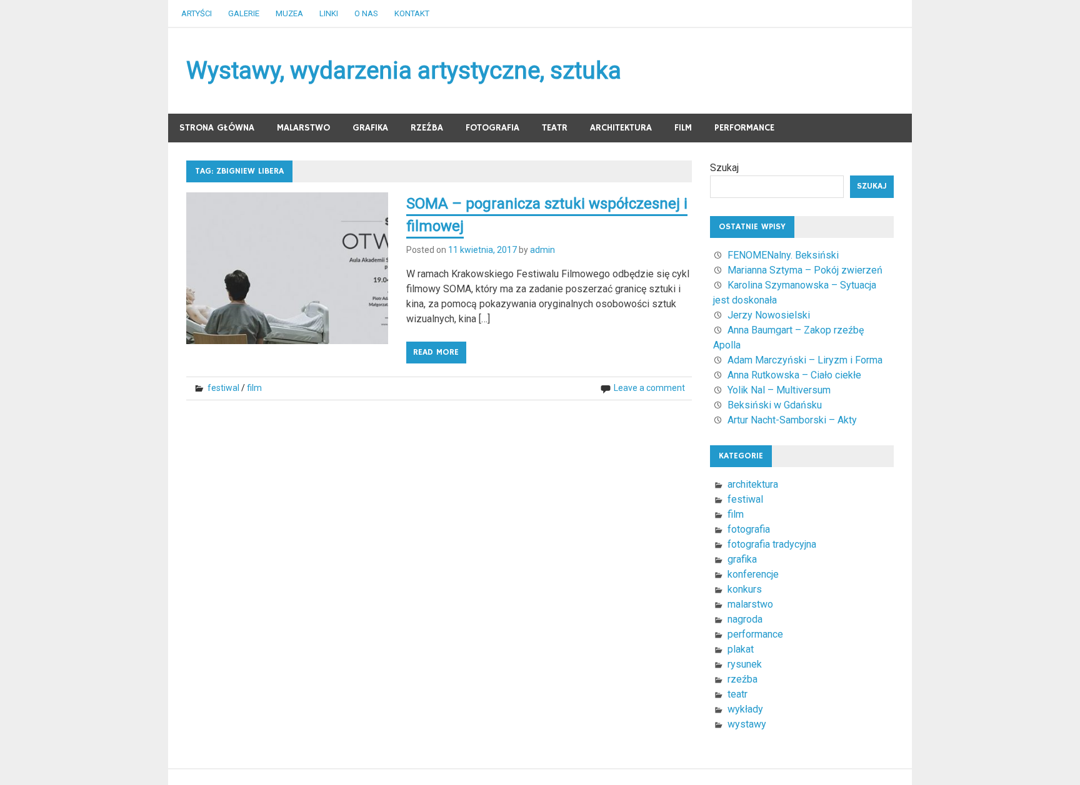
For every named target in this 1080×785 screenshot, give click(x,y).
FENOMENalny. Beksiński (783, 255)
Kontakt (411, 13)
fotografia (492, 128)
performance (744, 128)
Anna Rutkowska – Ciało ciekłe (794, 375)
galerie (243, 13)
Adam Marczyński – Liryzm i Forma (805, 360)
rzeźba (427, 128)
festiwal (223, 388)
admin (542, 250)
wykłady (745, 709)
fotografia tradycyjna (772, 544)
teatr (555, 128)
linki (328, 13)
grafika (370, 128)
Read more (436, 352)
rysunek (745, 664)
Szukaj (724, 168)
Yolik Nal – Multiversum (779, 390)
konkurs (745, 589)
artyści (196, 13)
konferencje (753, 574)
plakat (741, 649)
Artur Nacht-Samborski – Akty (792, 420)
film (683, 128)
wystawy (747, 724)
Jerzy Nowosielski (769, 315)
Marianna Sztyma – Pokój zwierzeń (805, 270)
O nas (366, 13)
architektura (621, 128)
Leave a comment (649, 388)
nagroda (745, 619)
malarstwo (303, 128)
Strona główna (216, 128)
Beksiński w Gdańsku (775, 405)
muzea (289, 13)
